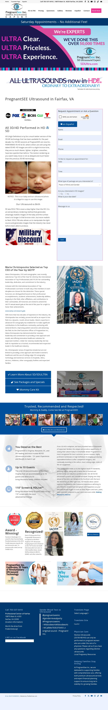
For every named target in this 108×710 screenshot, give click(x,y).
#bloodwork (50, 624)
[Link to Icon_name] (97, 1)
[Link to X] (88, 1)
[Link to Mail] (101, 1)
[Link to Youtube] (91, 1)
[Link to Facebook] (85, 1)
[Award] (73, 524)
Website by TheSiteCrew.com (28, 696)
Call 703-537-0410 (46, 2)
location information (14, 622)
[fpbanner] (54, 84)
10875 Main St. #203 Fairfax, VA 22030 (69, 2)
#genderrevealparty (52, 618)
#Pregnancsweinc (51, 621)
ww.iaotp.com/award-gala (16, 311)
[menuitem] (7, 1)
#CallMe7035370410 (54, 627)
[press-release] (28, 573)
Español (24, 1)
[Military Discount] (28, 237)
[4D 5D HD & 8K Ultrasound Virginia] (16, 10)
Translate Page (15, 1)
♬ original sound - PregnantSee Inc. (57, 630)
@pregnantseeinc (51, 615)
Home (7, 1)
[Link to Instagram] (94, 1)
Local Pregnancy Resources (85, 654)
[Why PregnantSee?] (80, 573)
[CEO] (80, 295)
